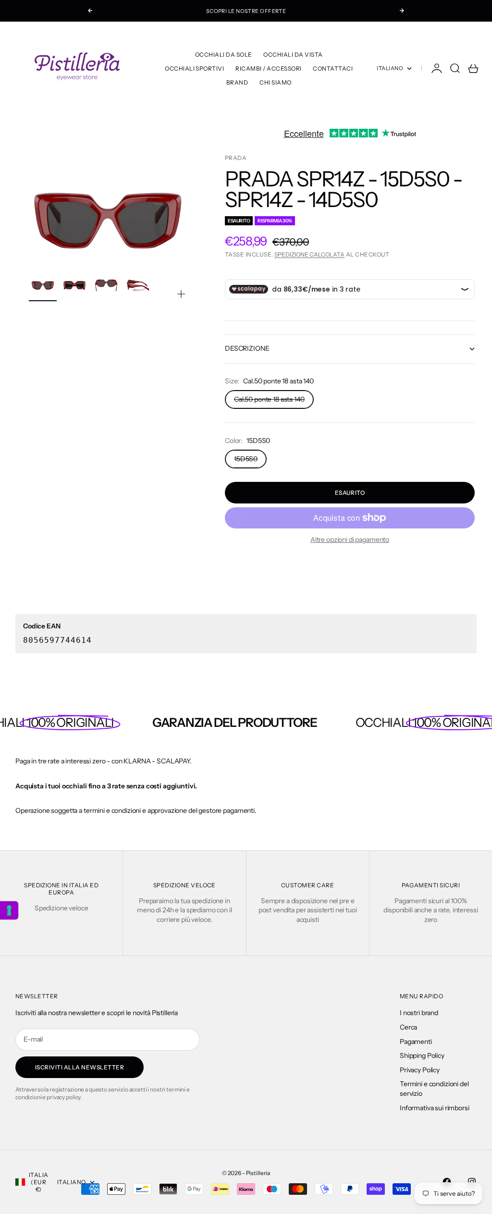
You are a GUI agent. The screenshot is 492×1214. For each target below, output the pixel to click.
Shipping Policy (422, 1055)
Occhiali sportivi (194, 68)
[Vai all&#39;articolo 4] (138, 285)
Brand (237, 82)
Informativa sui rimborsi (434, 1108)
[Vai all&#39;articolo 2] (74, 285)
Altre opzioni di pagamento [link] (349, 539)
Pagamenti (416, 1041)
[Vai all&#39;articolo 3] (106, 285)
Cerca (408, 1027)
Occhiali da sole (223, 54)
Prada (235, 157)
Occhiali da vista (292, 54)
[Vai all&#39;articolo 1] (43, 285)
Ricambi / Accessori (268, 68)
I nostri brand (419, 1012)
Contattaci (333, 68)
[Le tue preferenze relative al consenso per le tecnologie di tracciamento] (9, 910)
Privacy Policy (420, 1070)
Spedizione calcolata (309, 254)
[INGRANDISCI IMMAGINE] (181, 294)
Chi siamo (275, 82)
